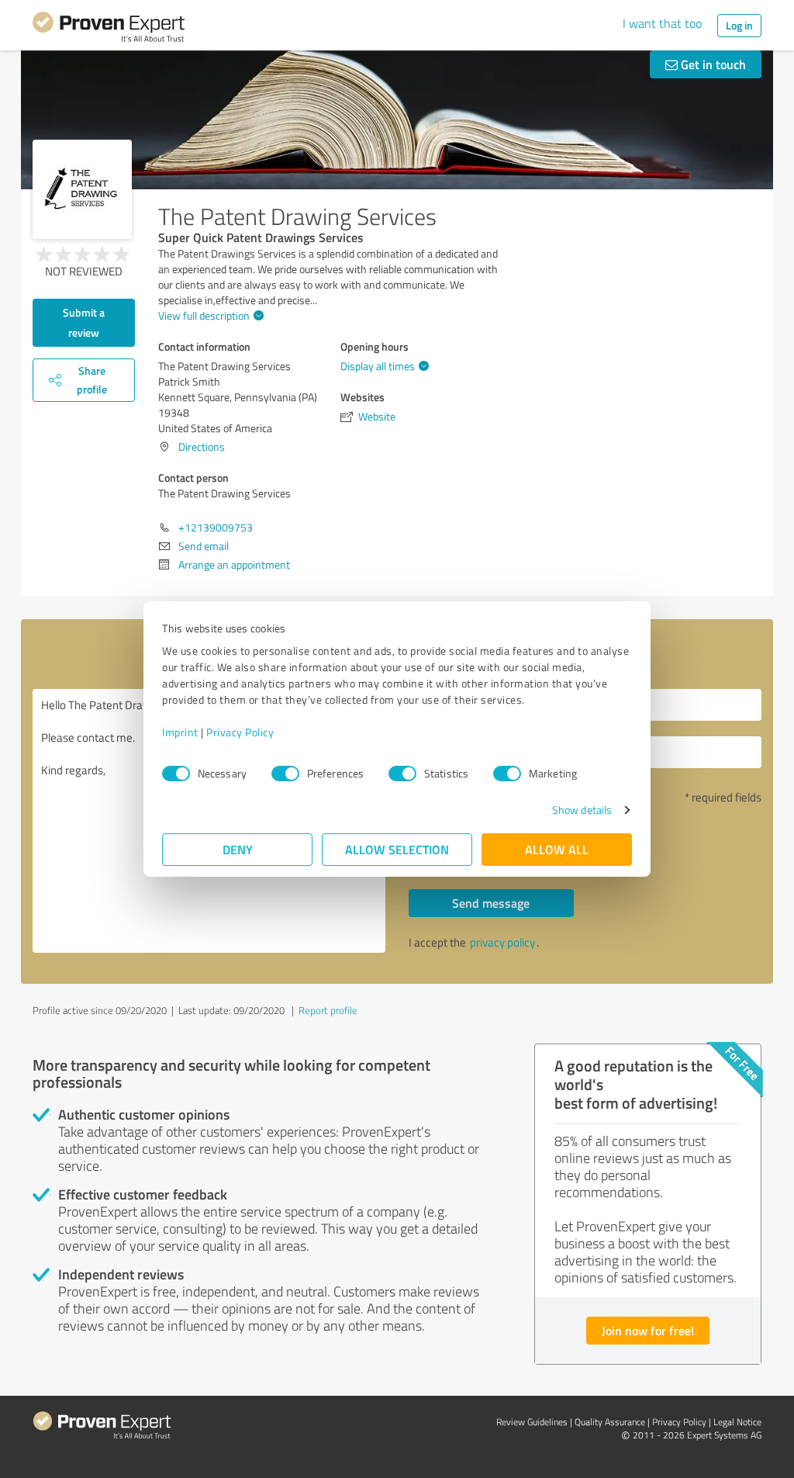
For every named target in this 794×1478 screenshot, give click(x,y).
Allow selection (397, 849)
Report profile (328, 1010)
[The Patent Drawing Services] (82, 189)
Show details (582, 809)
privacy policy (502, 942)
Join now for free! (648, 1330)
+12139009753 (215, 527)
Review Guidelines (532, 1421)
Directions (201, 446)
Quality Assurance (610, 1421)
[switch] (285, 773)
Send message (491, 903)
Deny (238, 849)
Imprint (180, 732)
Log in (739, 25)
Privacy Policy (240, 732)
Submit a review (84, 322)
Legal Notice (737, 1421)
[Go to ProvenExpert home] (109, 29)
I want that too (662, 23)
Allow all (557, 849)
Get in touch (712, 64)
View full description (204, 315)
